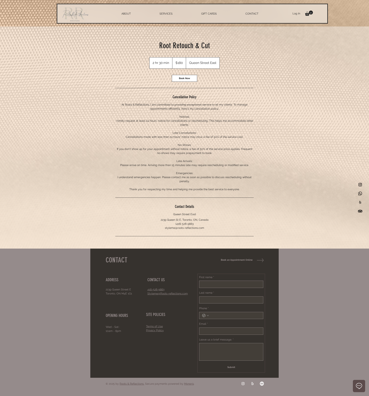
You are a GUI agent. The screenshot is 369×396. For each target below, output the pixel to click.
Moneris (189, 383)
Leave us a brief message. (216, 339)
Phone (204, 308)
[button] (309, 13)
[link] (184, 78)
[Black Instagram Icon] (360, 184)
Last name (206, 292)
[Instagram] (243, 384)
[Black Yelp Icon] (360, 202)
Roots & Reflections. (132, 383)
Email (203, 323)
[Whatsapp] (360, 193)
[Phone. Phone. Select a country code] (205, 315)
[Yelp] (252, 384)
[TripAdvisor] (262, 384)
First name (206, 277)
